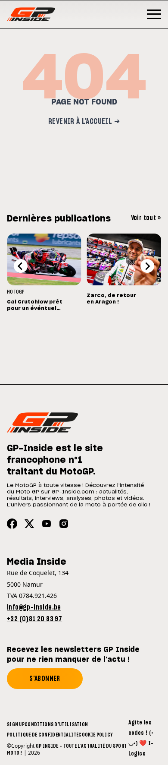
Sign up (16, 724)
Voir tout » (146, 218)
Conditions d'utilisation (56, 724)
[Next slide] (147, 266)
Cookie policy (95, 734)
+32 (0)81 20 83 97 (34, 619)
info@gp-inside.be (34, 607)
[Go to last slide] (21, 266)
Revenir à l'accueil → (84, 122)
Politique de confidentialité (42, 734)
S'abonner (44, 678)
